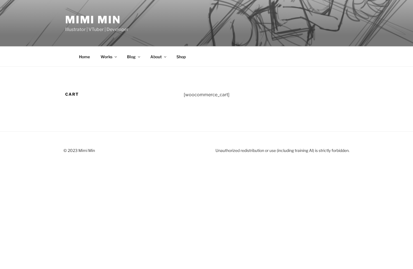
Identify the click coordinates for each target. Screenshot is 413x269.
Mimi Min (93, 20)
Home (84, 56)
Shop (181, 56)
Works (106, 56)
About (156, 56)
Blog (131, 56)
